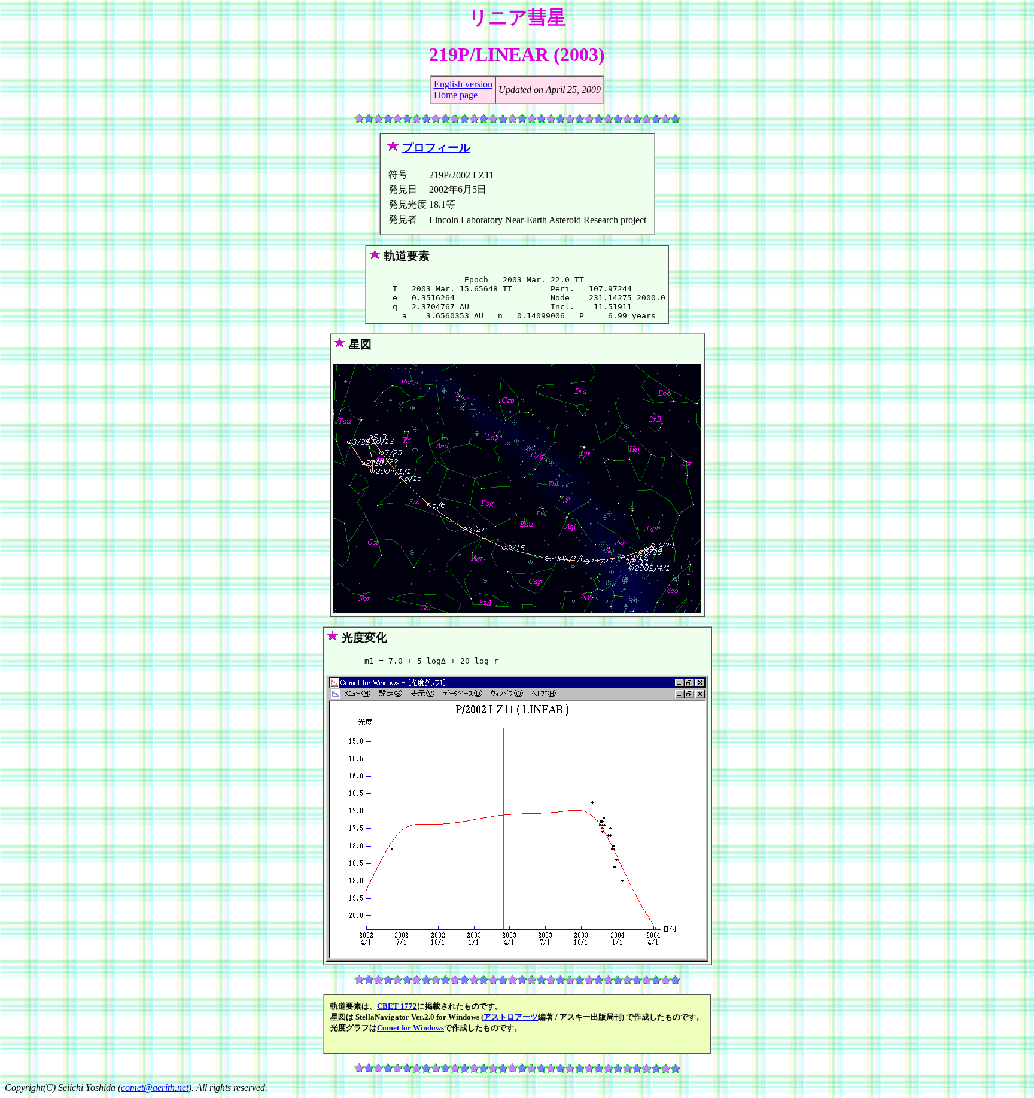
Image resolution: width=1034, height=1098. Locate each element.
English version (463, 84)
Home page (456, 95)
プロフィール (436, 147)
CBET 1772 (397, 1006)
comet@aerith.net (154, 1087)
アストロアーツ (510, 1016)
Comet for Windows (410, 1027)
